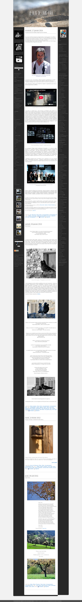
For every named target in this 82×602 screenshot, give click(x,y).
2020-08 (15, 183)
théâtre (29, 215)
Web (14, 166)
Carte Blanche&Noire (17, 74)
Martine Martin (61, 56)
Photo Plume (60, 244)
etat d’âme (60, 179)
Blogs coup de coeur (17, 119)
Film (14, 130)
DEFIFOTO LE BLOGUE (17, 86)
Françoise (60, 69)
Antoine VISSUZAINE (61, 77)
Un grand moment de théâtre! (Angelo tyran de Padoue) (36, 32)
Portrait (15, 155)
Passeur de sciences (61, 241)
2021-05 (15, 179)
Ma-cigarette (60, 224)
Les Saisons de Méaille (17, 135)
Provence (15, 158)
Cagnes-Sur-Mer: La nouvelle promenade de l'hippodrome (18, 222)
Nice (14, 147)
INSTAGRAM (16, 91)
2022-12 (15, 172)
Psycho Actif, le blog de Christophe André (62, 142)
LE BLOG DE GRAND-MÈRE (63, 202)
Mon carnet (60, 232)
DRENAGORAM (61, 176)
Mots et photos (16, 142)
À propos (60, 40)
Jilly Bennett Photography (62, 97)
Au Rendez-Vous (61, 161)
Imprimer (48, 217)
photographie (32, 217)
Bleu (14, 116)
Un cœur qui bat (61, 255)
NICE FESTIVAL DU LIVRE (62, 131)
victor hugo (34, 215)
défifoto (15, 127)
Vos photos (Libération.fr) (62, 260)
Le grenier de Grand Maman (62, 207)
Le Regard (60, 213)
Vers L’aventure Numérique (62, 259)
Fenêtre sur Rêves (61, 93)
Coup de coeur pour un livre (62, 51)
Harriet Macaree (61, 184)
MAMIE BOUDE (61, 225)
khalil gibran (38, 408)
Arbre (31, 584)
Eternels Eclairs (61, 180)
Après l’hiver (27, 477)
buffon (45, 407)
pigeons (41, 407)
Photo (15, 151)
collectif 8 (53, 215)
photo (49, 585)
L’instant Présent (61, 122)
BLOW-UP (60, 81)
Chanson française (61, 169)
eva (59, 64)
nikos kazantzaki (38, 467)
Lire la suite (54, 462)
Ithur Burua (60, 187)
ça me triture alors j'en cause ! (63, 165)
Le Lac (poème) (61, 50)
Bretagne (15, 120)
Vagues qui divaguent (61, 256)
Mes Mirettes (60, 229)
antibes (38, 466)
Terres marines (16, 208)
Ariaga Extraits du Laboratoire (63, 78)
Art (14, 115)
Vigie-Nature (60, 149)
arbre (33, 586)
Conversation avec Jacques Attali (63, 85)
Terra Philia (60, 252)
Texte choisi (38, 214)
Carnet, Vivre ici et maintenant (18, 123)
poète (33, 467)
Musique (15, 143)
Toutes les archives (16, 184)
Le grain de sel (61, 206)
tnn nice (49, 215)
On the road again (61, 134)
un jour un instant (16, 162)
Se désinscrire (19, 244)
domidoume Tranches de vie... (63, 175)
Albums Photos (16, 188)
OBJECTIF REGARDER (62, 237)
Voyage (15, 163)
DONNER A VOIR (61, 89)
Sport (15, 159)
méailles (27, 586)
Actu (31, 465)
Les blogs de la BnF (61, 116)
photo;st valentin (43, 466)
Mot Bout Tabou (61, 130)
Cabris (15, 236)
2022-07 (15, 176)
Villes (43, 465)
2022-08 (15, 175)
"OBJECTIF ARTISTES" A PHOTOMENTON (17, 99)
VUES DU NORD (61, 265)
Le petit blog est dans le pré (62, 212)
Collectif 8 (34, 210)
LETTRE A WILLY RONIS (17, 106)
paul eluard (42, 409)
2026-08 (15, 171)
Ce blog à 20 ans (64, 58)
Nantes (15, 146)
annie (59, 59)
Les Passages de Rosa (62, 216)
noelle (59, 65)
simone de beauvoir (35, 409)
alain (51, 408)
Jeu (14, 134)
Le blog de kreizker (61, 203)
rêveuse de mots (61, 145)
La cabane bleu (61, 101)
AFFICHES (15, 215)
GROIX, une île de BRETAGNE (63, 183)
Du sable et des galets (62, 90)
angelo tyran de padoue (42, 215)
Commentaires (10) (29, 466)
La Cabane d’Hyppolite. (17, 201)
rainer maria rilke (50, 407)
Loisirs (15, 138)
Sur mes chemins (61, 251)
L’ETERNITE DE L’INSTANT (62, 221)
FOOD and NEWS (61, 94)
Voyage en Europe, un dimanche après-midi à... (34, 419)
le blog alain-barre (61, 107)
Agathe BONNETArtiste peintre (63, 157)
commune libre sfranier (47, 467)
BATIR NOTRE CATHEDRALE (18, 100)
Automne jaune (61, 47)
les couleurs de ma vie (62, 117)
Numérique (15, 150)
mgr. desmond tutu (45, 408)
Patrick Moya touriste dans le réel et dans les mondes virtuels (63, 136)
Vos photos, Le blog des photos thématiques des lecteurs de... (63, 262)
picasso (54, 467)
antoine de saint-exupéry (30, 408)
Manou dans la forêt (61, 123)
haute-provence (44, 585)
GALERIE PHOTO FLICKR (18, 90)
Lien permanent (45, 214)
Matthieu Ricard (61, 126)
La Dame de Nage (61, 102)
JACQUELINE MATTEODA (62, 188)
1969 (15, 112)
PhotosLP (15, 79)
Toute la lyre (44, 528)
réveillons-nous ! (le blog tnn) (62, 144)
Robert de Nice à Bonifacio (62, 62)
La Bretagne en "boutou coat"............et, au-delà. (62, 194)
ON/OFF (60, 240)
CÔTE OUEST (61, 172)
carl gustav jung (48, 409)
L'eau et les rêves (64, 68)
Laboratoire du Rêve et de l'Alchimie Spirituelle (62, 106)
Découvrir (15, 126)
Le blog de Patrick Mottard (62, 112)
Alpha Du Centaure (61, 158)
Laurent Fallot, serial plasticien (63, 199)
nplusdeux (60, 236)
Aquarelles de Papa (16, 229)
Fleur (15, 131)
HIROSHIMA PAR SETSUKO (18, 105)
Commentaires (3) (53, 214)
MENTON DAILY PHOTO (62, 228)
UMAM (59, 148)
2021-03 (15, 180)
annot (30, 586)
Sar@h (60, 248)
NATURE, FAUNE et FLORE (62, 233)
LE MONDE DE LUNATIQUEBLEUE (61, 210)
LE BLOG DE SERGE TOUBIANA (63, 113)
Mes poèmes (16, 139)
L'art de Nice (60, 98)
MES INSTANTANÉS (61, 127)
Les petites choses (61, 217)
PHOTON (60, 137)
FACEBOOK (16, 87)
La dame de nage (61, 196)
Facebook (42, 217)
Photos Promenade (61, 245)
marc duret (27, 217)
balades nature (61, 162)
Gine (59, 58)
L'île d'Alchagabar (61, 191)
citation (37, 407)
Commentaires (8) (29, 585)
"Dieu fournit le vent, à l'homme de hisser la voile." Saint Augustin (63, 75)
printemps (53, 585)
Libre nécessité (61, 220)
